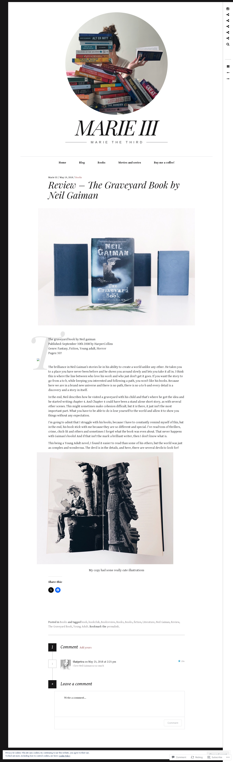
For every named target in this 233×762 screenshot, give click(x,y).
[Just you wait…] (228, 73)
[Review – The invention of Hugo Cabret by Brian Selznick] (228, 79)
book (84, 622)
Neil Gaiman (163, 622)
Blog (82, 162)
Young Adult (80, 626)
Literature (149, 622)
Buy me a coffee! (164, 162)
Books (101, 162)
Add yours (86, 647)
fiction (137, 622)
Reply (124, 662)
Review (175, 622)
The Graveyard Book (60, 626)
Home (62, 162)
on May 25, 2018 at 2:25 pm (101, 661)
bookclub (94, 622)
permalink (113, 626)
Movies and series (129, 162)
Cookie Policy (64, 756)
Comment (173, 722)
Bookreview (108, 622)
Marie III (116, 127)
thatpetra (78, 661)
